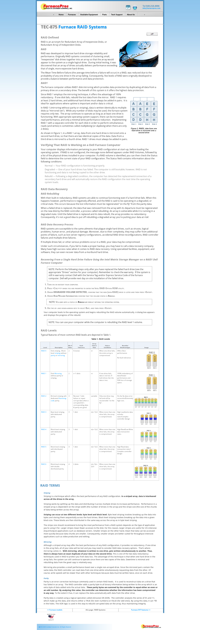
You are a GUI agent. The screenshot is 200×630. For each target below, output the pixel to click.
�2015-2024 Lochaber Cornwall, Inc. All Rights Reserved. (54, 627)
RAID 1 (43, 373)
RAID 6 (43, 464)
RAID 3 (43, 412)
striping (57, 353)
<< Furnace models (54, 610)
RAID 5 (43, 447)
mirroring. (61, 355)
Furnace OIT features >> (140, 610)
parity (53, 355)
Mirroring (58, 373)
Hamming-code (59, 399)
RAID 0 (43, 351)
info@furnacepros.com (151, 8)
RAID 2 (43, 396)
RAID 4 (43, 429)
